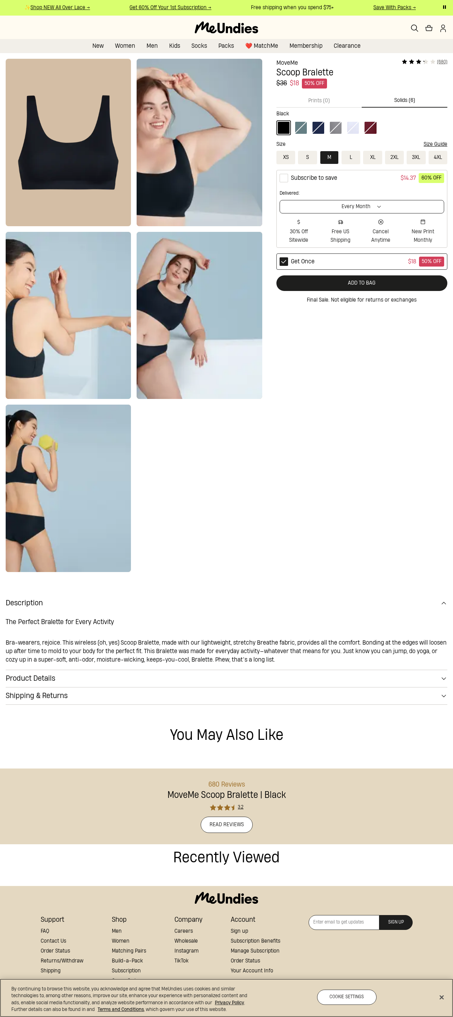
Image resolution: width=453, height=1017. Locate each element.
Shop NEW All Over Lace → (54, 7)
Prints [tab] (319, 100)
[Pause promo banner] (444, 7)
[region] (226, 998)
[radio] (361, 209)
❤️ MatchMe (261, 46)
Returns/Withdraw (62, 961)
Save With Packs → (389, 7)
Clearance (347, 46)
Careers (183, 931)
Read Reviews (227, 824)
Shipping (51, 970)
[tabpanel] (361, 121)
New (98, 46)
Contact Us (53, 941)
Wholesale (186, 941)
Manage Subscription (255, 951)
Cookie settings (346, 997)
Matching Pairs (129, 951)
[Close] (441, 997)
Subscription (126, 970)
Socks (199, 46)
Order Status (55, 951)
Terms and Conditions (121, 1009)
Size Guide (435, 144)
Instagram (186, 951)
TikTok (181, 961)
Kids (174, 46)
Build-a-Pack (127, 961)
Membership (305, 46)
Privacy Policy (229, 1002)
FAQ (45, 931)
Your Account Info (252, 970)
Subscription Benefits (255, 941)
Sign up (239, 931)
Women (125, 46)
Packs (226, 46)
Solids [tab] (404, 100)
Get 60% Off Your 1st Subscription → (165, 7)
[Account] (443, 28)
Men (152, 46)
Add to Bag (361, 283)
